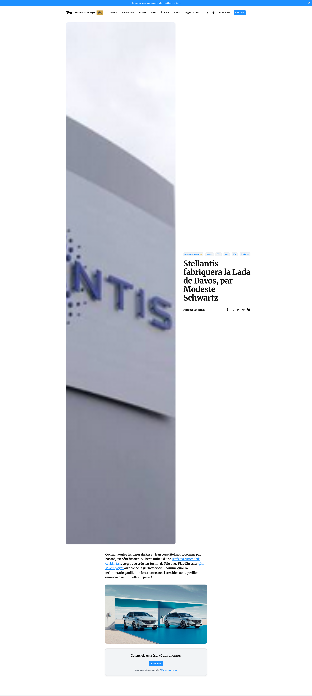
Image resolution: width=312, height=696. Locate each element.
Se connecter (225, 12)
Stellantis (245, 254)
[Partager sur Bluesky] (248, 309)
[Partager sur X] (232, 309)
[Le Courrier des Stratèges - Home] (85, 12)
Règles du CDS (192, 12)
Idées (153, 12)
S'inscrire (239, 12)
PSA (235, 254)
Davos (209, 254)
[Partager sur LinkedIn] (238, 309)
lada (227, 254)
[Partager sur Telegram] (243, 309)
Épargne (165, 12)
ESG (218, 254)
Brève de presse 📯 (193, 254)
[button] (207, 12)
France (142, 12)
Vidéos (177, 12)
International (128, 12)
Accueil (113, 12)
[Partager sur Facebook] (227, 309)
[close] (309, 3)
